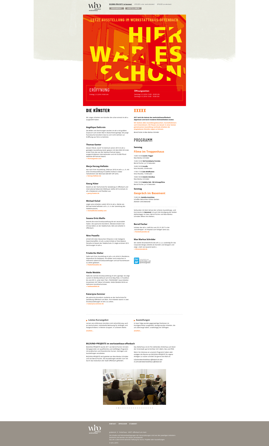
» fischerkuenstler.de (141, 232)
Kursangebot (116, 8)
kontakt (112, 424)
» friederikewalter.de (93, 265)
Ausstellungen (133, 8)
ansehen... (90, 331)
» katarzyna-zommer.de (95, 304)
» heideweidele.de (92, 286)
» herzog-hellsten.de (93, 176)
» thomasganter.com (93, 158)
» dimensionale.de (140, 249)
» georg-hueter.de (92, 193)
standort (133, 424)
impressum (123, 424)
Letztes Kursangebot (98, 320)
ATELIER (144, 4)
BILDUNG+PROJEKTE (120, 4)
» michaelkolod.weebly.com (96, 211)
